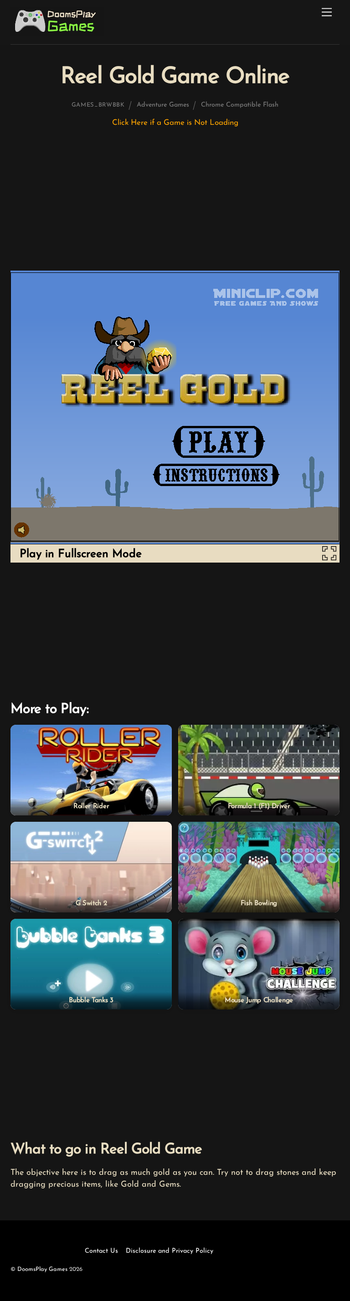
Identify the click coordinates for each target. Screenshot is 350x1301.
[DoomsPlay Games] (57, 33)
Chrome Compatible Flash (239, 105)
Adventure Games (163, 105)
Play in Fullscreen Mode (81, 554)
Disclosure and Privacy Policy (169, 1251)
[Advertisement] (175, 203)
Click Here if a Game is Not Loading (175, 123)
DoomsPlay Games (42, 1269)
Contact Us (101, 1251)
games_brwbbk (98, 105)
